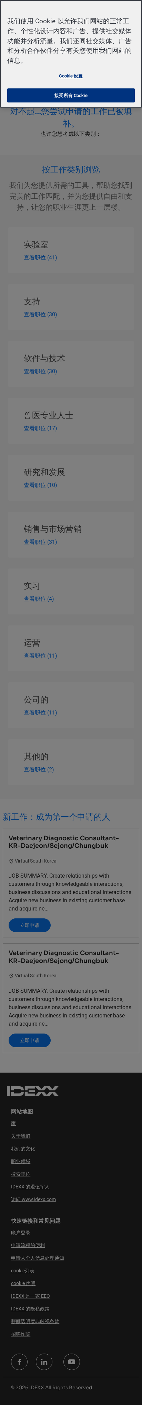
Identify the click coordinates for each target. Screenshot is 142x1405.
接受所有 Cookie (70, 95)
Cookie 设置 (71, 75)
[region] (71, 54)
